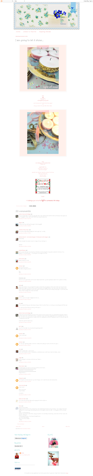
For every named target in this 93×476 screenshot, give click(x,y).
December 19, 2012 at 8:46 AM (25, 255)
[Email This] (30, 206)
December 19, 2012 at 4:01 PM (25, 374)
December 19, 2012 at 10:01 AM (25, 299)
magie (20, 357)
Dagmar (20, 222)
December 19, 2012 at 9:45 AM (25, 292)
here (45, 167)
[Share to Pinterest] (35, 206)
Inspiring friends (45, 32)
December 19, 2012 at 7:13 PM (25, 395)
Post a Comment (20, 424)
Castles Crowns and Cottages (24, 214)
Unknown (21, 266)
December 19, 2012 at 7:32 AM (25, 246)
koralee (22, 453)
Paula (20, 285)
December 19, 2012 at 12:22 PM (25, 338)
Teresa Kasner (22, 366)
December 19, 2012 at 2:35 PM (25, 362)
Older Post (68, 426)
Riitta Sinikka (21, 258)
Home (18, 32)
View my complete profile (25, 455)
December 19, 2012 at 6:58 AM (25, 226)
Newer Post (18, 426)
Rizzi (20, 349)
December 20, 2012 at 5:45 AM (25, 402)
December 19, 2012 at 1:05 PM (25, 345)
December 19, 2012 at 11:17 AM (25, 329)
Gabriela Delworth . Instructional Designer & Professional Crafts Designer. (33, 237)
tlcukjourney (21, 378)
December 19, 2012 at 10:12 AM (25, 309)
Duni (20, 303)
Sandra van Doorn (22, 399)
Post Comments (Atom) (25, 428)
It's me (20, 296)
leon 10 (20, 326)
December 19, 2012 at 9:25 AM (25, 281)
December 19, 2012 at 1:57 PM (25, 353)
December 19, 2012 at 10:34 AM (25, 322)
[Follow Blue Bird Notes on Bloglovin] (21, 439)
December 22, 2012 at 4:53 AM (25, 421)
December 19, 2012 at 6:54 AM (25, 218)
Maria (20, 406)
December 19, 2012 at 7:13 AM (25, 233)
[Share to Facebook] (34, 206)
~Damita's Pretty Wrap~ (24, 230)
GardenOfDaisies (22, 250)
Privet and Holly (22, 385)
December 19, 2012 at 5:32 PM (25, 381)
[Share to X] (32, 206)
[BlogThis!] (31, 206)
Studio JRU (43, 164)
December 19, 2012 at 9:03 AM (25, 262)
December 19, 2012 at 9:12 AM (25, 274)
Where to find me (29, 32)
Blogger (66, 473)
